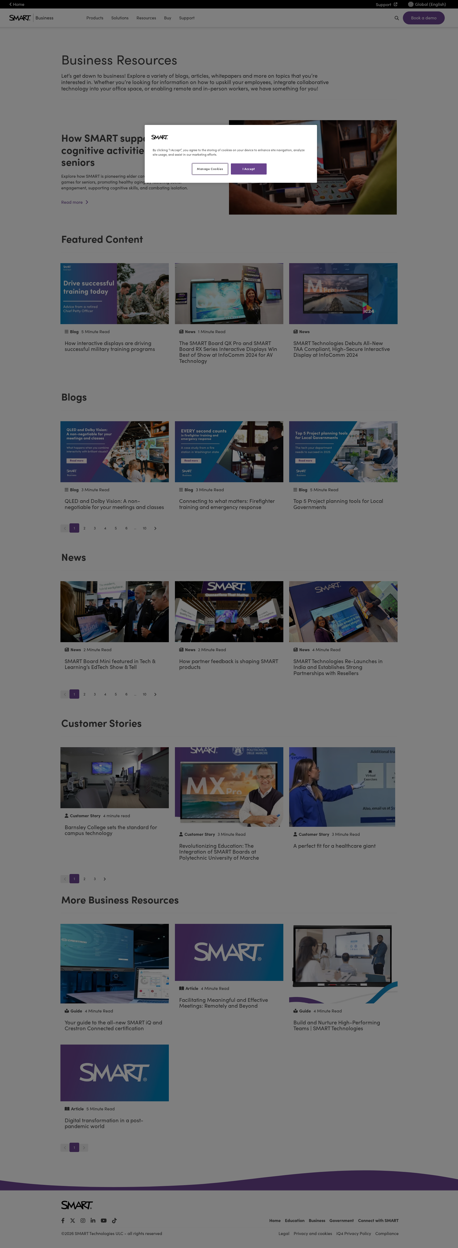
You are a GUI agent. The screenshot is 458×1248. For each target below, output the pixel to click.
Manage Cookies (210, 169)
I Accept (249, 169)
